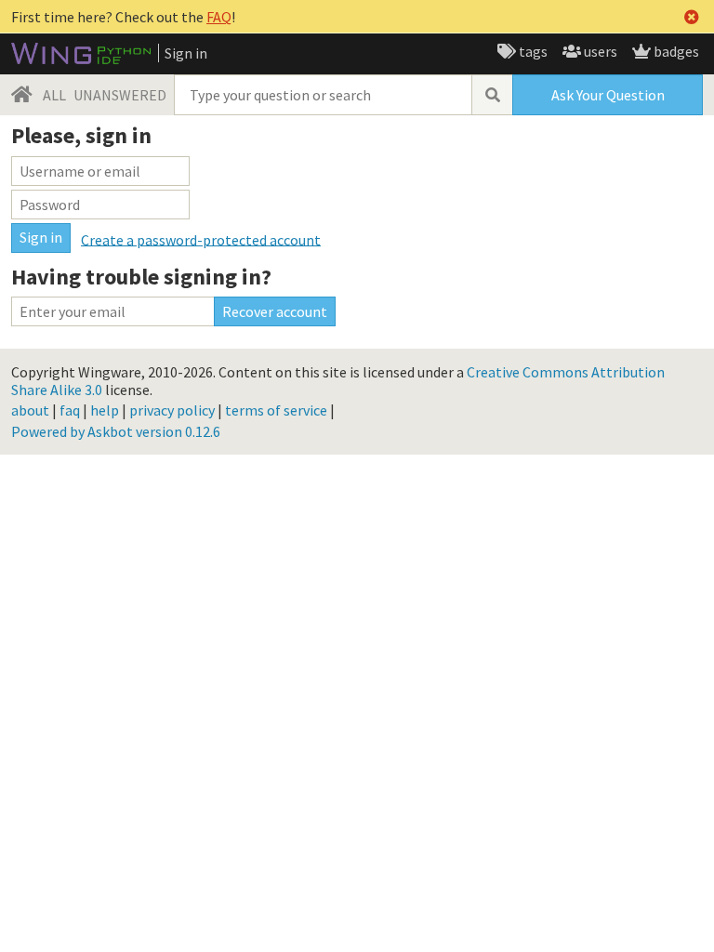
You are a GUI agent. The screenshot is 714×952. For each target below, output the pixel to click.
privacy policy (172, 410)
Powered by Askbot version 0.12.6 (115, 431)
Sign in (186, 53)
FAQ (218, 16)
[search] (491, 94)
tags (532, 51)
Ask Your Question (608, 95)
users (599, 51)
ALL (54, 95)
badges (675, 51)
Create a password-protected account (201, 239)
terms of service (276, 410)
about (30, 410)
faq (70, 410)
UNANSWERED (119, 95)
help (104, 410)
